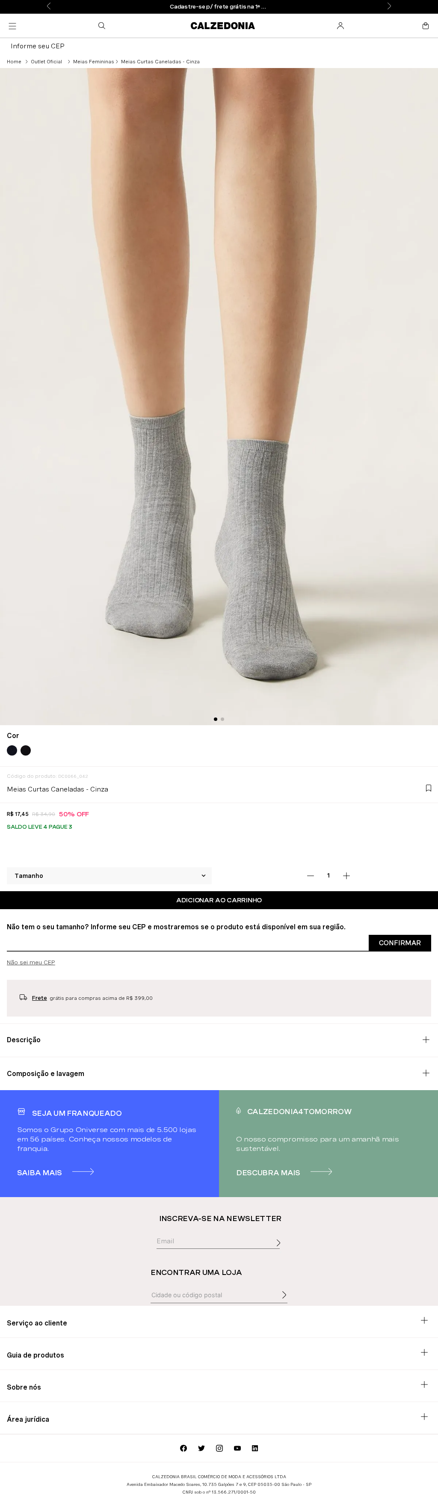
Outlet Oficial (46, 62)
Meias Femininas (93, 62)
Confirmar (400, 943)
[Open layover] (280, 1252)
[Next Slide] (389, 6)
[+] (346, 875)
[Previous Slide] (49, 6)
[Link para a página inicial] (14, 61)
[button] (103, 26)
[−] (311, 875)
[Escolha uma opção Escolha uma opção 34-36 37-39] (109, 875)
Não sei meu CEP (31, 962)
